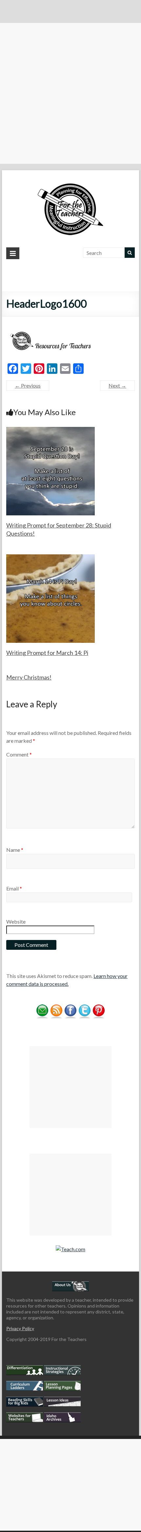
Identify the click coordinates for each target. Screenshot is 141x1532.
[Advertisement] (70, 93)
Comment (19, 754)
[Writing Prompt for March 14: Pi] (50, 557)
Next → (117, 385)
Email (14, 888)
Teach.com (73, 1249)
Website (16, 921)
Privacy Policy (20, 1328)
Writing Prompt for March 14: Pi (47, 652)
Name (14, 850)
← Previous (28, 385)
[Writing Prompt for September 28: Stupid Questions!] (50, 430)
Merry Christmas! (28, 677)
